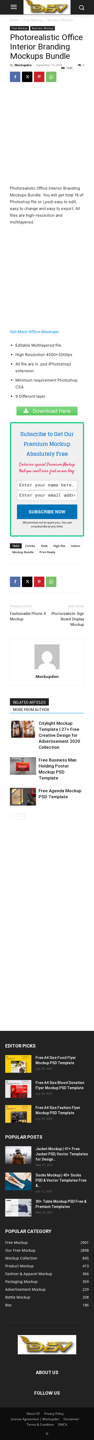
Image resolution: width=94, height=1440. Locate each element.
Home (14, 20)
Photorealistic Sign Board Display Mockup (67, 619)
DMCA (62, 1424)
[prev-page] (13, 816)
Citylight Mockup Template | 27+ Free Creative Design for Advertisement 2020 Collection (59, 735)
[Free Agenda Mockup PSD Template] (23, 797)
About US (33, 1413)
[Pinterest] (39, 77)
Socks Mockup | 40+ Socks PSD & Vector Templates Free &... (61, 1180)
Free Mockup (33, 20)
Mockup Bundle (23, 552)
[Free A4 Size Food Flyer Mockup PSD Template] (18, 1064)
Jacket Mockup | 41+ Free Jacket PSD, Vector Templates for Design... (62, 1154)
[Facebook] (15, 77)
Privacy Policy (54, 1413)
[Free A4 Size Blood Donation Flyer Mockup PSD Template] (18, 1089)
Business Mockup (60, 20)
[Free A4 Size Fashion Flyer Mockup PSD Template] (18, 1114)
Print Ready (47, 552)
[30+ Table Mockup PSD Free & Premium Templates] (18, 1208)
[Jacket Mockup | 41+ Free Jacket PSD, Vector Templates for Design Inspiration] (18, 1155)
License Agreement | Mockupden (35, 1419)
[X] (27, 77)
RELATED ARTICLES (29, 702)
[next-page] (21, 816)
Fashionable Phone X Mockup (28, 616)
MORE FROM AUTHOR (31, 710)
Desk (44, 546)
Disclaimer (71, 1419)
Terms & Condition (40, 1424)
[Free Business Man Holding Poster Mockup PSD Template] (23, 766)
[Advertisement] (47, 136)
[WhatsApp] (51, 77)
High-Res (59, 546)
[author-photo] (47, 669)
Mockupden (23, 65)
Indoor (75, 546)
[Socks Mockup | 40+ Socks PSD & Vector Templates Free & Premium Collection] (18, 1181)
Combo (30, 546)
